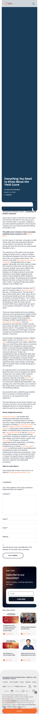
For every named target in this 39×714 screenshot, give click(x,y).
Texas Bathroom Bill (12, 432)
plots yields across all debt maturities (19, 261)
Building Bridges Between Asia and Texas (28, 628)
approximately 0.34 (28, 290)
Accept (19, 711)
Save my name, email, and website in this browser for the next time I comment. (17, 548)
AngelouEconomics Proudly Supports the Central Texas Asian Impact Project (9, 627)
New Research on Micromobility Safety (9, 654)
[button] (36, 692)
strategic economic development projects (17, 427)
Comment (7, 494)
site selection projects (26, 424)
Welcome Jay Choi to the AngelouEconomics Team (28, 654)
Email (5, 528)
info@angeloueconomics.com (19, 472)
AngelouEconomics (9, 416)
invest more (29, 378)
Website (5, 537)
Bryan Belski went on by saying (17, 321)
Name (5, 519)
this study (6, 440)
